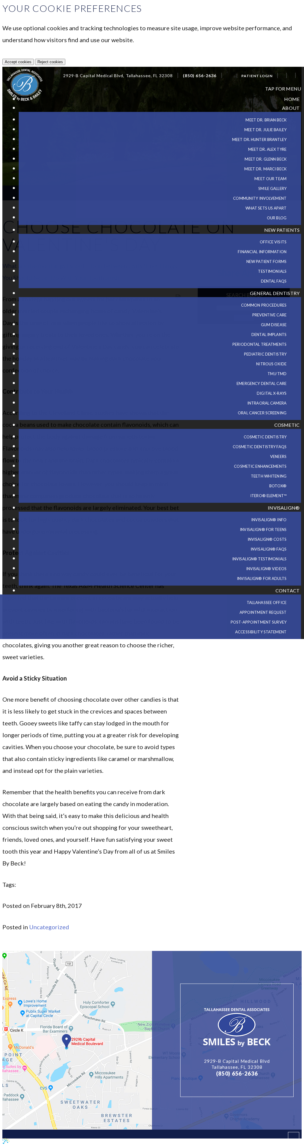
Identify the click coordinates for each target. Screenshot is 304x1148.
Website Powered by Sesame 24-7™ (45, 1142)
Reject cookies (50, 62)
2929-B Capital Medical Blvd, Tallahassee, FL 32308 (118, 75)
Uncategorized (49, 926)
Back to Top (270, 1140)
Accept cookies (18, 62)
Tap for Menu (283, 88)
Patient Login (257, 76)
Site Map (96, 1142)
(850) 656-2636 (200, 75)
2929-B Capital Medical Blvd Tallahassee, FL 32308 (237, 1064)
